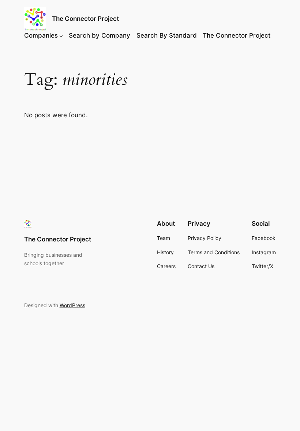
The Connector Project (85, 18)
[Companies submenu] (61, 35)
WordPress (72, 305)
